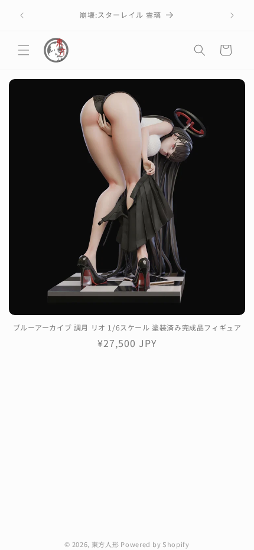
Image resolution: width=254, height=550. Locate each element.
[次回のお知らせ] (232, 15)
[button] (24, 50)
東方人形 (105, 544)
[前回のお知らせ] (22, 15)
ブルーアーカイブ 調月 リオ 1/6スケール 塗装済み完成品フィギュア (127, 327)
